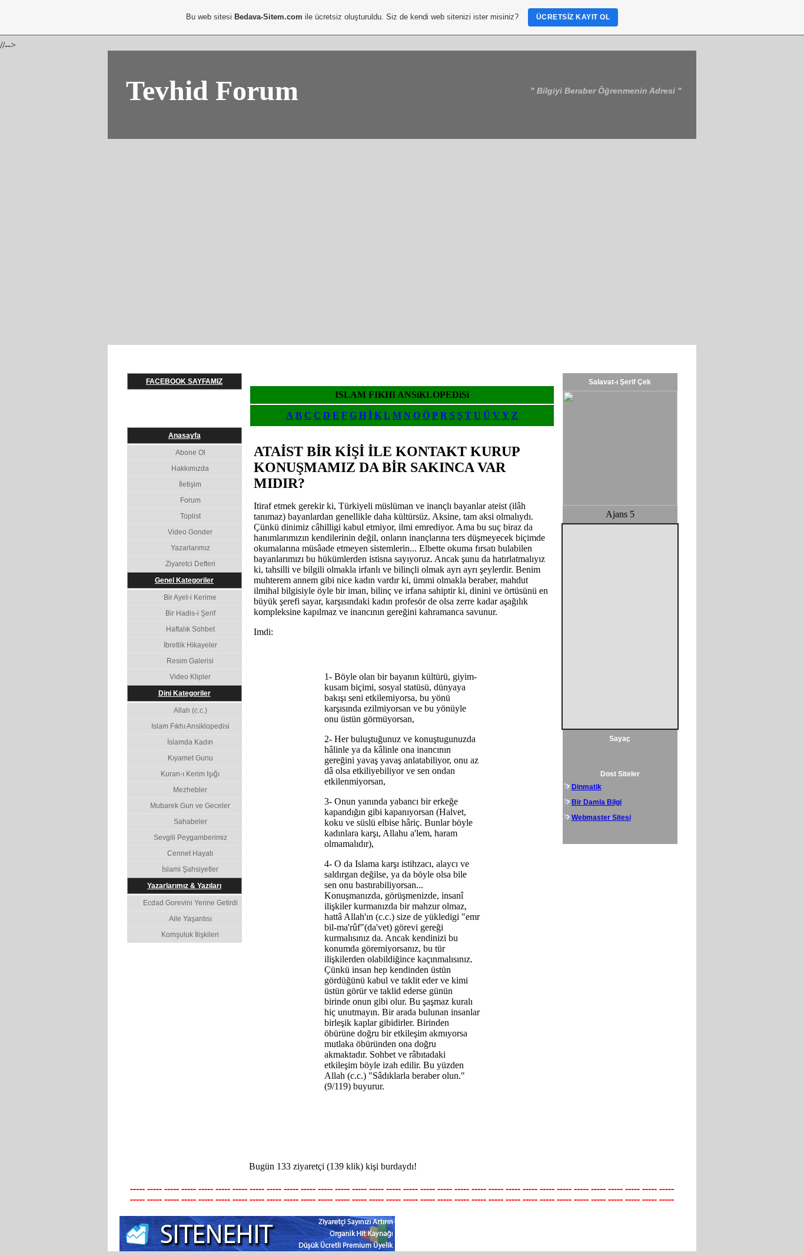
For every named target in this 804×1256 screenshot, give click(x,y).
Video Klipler (190, 677)
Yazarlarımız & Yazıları (184, 886)
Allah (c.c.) (190, 710)
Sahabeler (190, 822)
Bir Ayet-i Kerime (190, 597)
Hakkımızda (190, 468)
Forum (190, 500)
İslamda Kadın (190, 742)
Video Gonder (190, 532)
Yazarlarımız (190, 548)
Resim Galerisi (190, 661)
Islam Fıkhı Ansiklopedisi (190, 726)
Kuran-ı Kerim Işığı (190, 774)
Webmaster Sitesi (601, 817)
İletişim (190, 484)
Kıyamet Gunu (190, 758)
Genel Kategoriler (184, 580)
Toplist (190, 516)
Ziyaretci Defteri (190, 564)
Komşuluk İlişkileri (190, 935)
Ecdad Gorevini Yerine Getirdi (190, 903)
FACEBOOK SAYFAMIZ (184, 381)
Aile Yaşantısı (190, 919)
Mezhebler (190, 790)
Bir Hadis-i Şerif (190, 613)
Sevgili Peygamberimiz (190, 837)
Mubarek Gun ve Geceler (190, 806)
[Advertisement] (402, 227)
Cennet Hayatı (190, 853)
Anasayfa (184, 435)
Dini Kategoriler (184, 693)
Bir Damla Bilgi (597, 802)
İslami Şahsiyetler (190, 869)
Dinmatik (587, 787)
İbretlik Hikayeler (190, 645)
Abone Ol (190, 452)
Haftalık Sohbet (190, 629)
